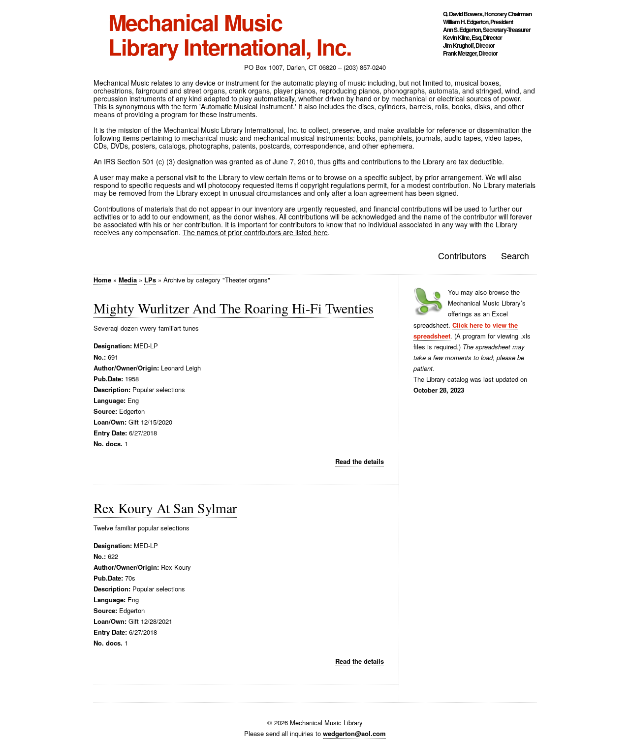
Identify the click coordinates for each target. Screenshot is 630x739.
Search (515, 255)
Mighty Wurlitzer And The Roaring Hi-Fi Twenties (234, 308)
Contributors (462, 255)
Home (102, 279)
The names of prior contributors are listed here (255, 232)
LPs (150, 279)
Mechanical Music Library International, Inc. (229, 34)
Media (128, 279)
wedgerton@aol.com (354, 733)
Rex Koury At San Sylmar (165, 507)
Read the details (359, 461)
